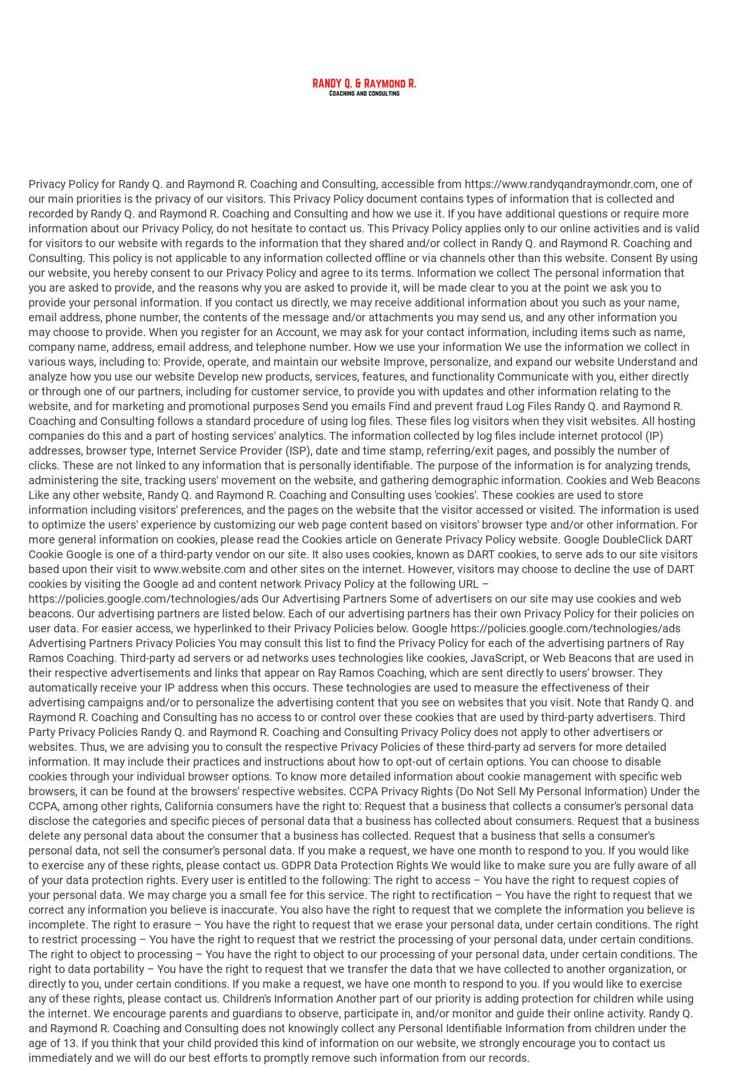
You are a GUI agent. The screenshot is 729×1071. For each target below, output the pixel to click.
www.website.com (199, 569)
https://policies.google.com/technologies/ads (143, 599)
